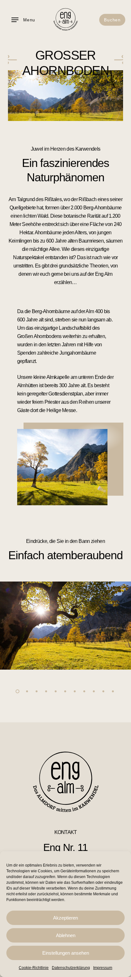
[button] (23, 20)
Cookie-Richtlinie (34, 968)
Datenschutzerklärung (71, 968)
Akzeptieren (65, 918)
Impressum (102, 968)
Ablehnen (65, 935)
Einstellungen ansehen (65, 953)
